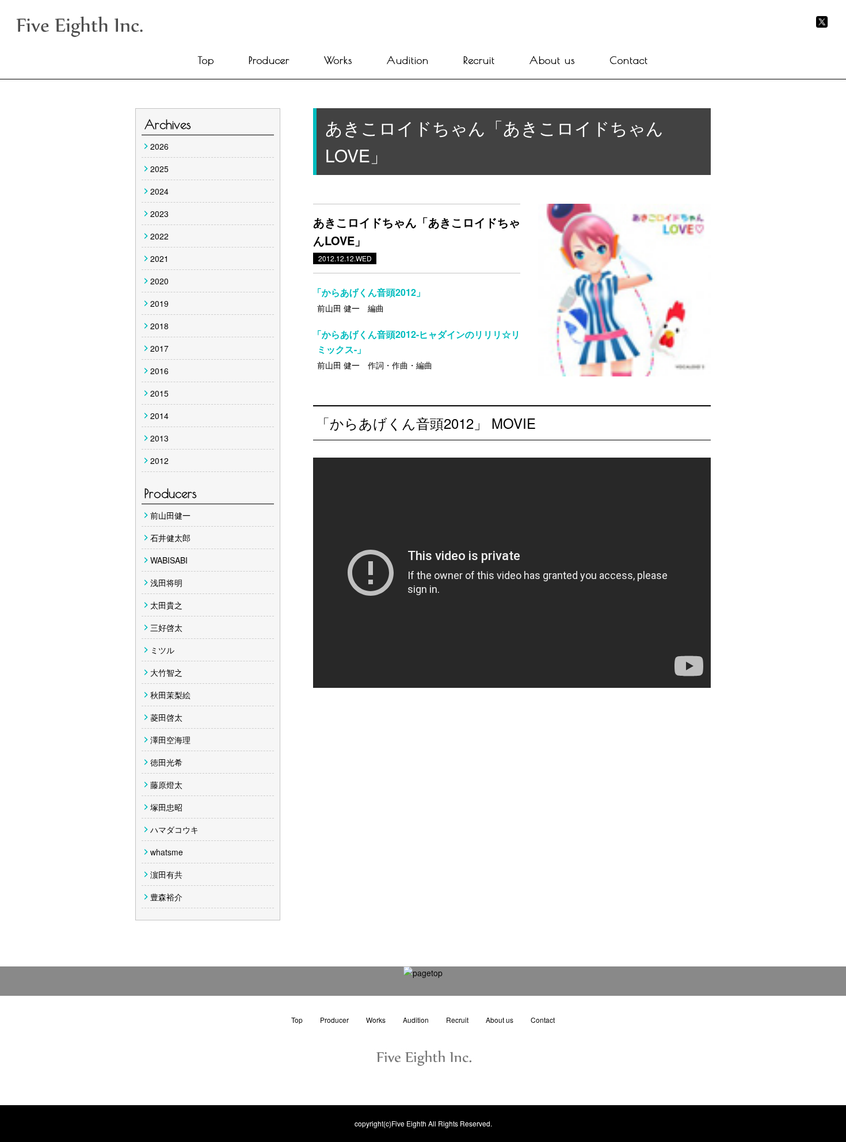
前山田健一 (170, 515)
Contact (628, 60)
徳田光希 (166, 762)
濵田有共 (166, 874)
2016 (159, 370)
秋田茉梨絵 (170, 695)
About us (552, 60)
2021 (159, 258)
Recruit (479, 60)
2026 (159, 146)
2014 (159, 415)
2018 (159, 326)
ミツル (162, 650)
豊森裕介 (166, 897)
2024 (159, 191)
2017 (159, 348)
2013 (159, 438)
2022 (159, 236)
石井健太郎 (170, 537)
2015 (159, 393)
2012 (159, 460)
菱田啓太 (166, 717)
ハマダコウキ (174, 829)
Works (338, 60)
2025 (159, 168)
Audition (408, 60)
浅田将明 (166, 582)
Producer (269, 60)
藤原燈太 (166, 784)
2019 (159, 303)
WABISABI (169, 560)
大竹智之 (166, 672)
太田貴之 (166, 605)
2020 (159, 281)
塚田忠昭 (166, 807)
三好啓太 (166, 627)
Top (206, 60)
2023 (159, 213)
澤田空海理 (170, 739)
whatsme (166, 852)
